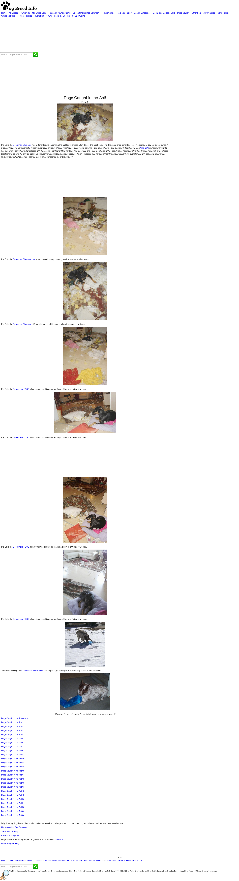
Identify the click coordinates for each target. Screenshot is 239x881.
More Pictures (26, 15)
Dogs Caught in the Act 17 (12, 786)
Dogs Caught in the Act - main (14, 718)
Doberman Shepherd (22, 144)
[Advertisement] (74, 34)
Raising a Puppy (124, 12)
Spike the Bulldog (62, 15)
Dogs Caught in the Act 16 (12, 782)
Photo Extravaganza (10, 835)
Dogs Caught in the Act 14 (12, 774)
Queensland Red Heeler (32, 670)
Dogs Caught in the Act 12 (12, 766)
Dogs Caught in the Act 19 (12, 794)
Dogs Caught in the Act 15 (12, 778)
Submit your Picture (43, 15)
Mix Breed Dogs (39, 12)
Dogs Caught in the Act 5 (12, 738)
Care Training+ (224, 12)
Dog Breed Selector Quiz (164, 12)
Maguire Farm (81, 860)
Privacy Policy (110, 860)
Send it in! (59, 839)
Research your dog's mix (59, 12)
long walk (144, 147)
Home (4, 12)
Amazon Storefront (96, 860)
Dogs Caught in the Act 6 (12, 742)
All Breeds (13, 12)
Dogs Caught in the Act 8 (12, 750)
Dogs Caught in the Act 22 (12, 807)
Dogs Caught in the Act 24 (12, 815)
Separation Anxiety (9, 831)
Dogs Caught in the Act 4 (12, 734)
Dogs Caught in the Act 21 (12, 803)
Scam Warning (78, 15)
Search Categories (142, 12)
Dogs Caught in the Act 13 (12, 770)
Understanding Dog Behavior (86, 12)
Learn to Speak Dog (10, 843)
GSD (27, 389)
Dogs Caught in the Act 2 (12, 726)
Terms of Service (124, 860)
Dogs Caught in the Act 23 (12, 811)
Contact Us (137, 860)
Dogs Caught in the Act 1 (12, 722)
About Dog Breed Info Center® (13, 860)
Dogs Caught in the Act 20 (12, 799)
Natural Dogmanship (35, 860)
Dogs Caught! (183, 12)
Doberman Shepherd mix (24, 259)
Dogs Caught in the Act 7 (12, 746)
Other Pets (196, 12)
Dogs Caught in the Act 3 (12, 730)
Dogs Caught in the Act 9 (12, 754)
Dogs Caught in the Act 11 (12, 762)
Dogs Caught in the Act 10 (12, 758)
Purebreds (25, 12)
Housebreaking (108, 12)
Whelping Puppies (9, 15)
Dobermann (18, 389)
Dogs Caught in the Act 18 (12, 790)
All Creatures (209, 12)
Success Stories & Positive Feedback (59, 860)
